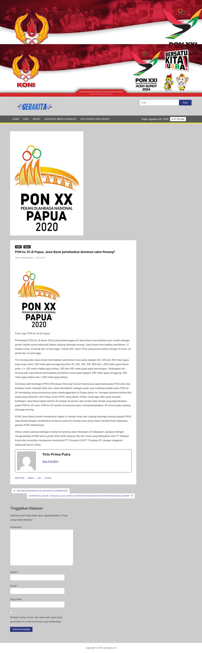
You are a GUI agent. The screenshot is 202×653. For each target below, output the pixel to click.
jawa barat (19, 478)
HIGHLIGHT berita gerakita (60, 119)
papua (31, 478)
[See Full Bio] (59, 461)
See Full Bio (50, 461)
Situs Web (16, 599)
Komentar (16, 527)
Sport (36, 119)
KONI (26, 119)
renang (48, 478)
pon (39, 478)
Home (15, 119)
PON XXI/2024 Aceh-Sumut (95, 119)
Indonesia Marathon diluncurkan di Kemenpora (42, 491)
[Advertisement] (94, 22)
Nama (14, 572)
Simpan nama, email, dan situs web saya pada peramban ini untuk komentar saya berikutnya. (36, 619)
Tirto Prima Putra (24, 257)
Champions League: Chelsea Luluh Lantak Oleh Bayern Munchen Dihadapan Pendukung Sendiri (79, 496)
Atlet (18, 247)
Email (14, 585)
